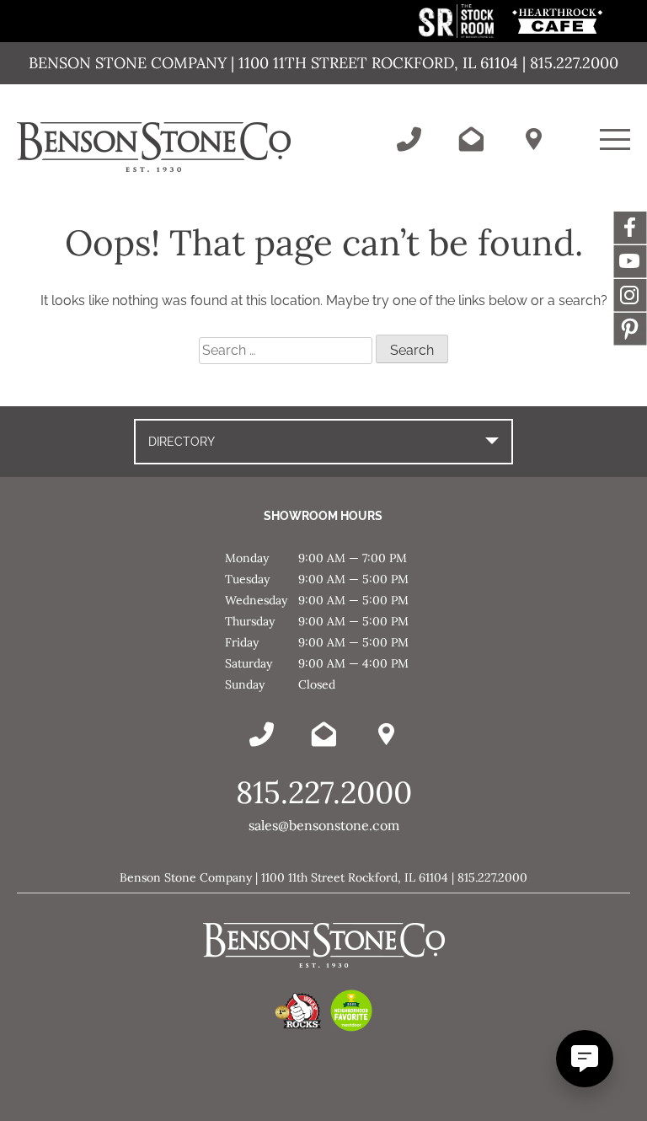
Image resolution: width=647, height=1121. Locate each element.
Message (630, 329)
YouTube (630, 261)
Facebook (630, 227)
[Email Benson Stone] (471, 139)
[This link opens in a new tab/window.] (458, 33)
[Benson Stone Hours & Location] (533, 139)
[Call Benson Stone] (408, 139)
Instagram (630, 295)
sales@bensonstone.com (324, 825)
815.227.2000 (324, 792)
